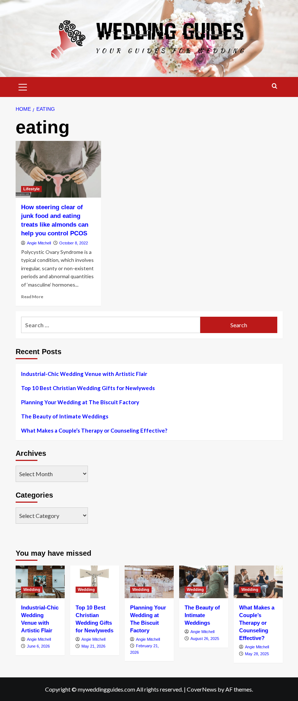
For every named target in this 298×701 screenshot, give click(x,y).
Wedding (31, 589)
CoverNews (202, 689)
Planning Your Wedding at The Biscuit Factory (80, 402)
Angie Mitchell (39, 243)
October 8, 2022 (73, 243)
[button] (23, 86)
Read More (32, 296)
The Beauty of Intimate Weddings (64, 416)
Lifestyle (31, 189)
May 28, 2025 (257, 654)
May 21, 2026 (93, 646)
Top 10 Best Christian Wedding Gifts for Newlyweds (88, 388)
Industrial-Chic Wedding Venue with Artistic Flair (84, 373)
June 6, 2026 (38, 646)
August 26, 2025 (204, 638)
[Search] (274, 86)
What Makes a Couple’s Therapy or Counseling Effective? (94, 430)
